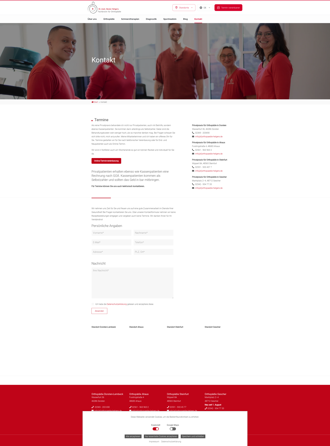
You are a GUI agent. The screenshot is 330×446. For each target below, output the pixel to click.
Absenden (99, 311)
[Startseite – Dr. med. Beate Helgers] (109, 8)
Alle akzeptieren (133, 436)
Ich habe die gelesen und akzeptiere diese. (124, 304)
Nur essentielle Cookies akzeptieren (161, 436)
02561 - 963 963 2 (140, 407)
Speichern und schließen (193, 436)
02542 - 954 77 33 (215, 408)
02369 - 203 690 (102, 407)
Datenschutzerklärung (117, 304)
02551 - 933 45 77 (178, 407)
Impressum (154, 441)
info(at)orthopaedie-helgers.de (208, 136)
